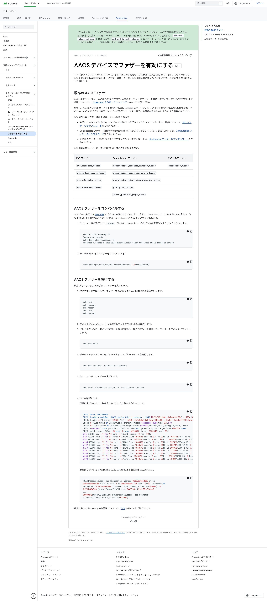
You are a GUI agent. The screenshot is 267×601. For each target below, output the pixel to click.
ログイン (260, 3)
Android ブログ (123, 566)
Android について (48, 595)
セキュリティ (45, 18)
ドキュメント (30, 3)
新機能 (6, 18)
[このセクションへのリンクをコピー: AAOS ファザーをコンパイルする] (127, 208)
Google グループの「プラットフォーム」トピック (138, 574)
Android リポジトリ (49, 557)
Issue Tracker (197, 579)
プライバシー (102, 595)
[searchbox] (18, 27)
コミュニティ (65, 595)
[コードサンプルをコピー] (191, 231)
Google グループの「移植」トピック (132, 583)
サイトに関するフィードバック (124, 595)
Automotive (121, 18)
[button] (16, 57)
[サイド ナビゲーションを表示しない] (33, 596)
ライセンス (89, 595)
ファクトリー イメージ (51, 574)
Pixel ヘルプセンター (201, 561)
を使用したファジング (110, 102)
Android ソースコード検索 (59, 3)
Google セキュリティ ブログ (128, 570)
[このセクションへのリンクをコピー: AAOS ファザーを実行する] (117, 280)
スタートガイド (24, 18)
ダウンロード (46, 566)
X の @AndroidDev (124, 561)
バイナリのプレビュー (50, 570)
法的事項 (77, 595)
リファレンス (141, 18)
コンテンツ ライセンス (115, 532)
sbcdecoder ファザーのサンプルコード (168, 139)
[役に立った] (187, 55)
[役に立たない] (191, 55)
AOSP (76, 55)
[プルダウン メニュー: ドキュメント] (39, 3)
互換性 (81, 18)
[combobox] (209, 3)
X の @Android (122, 557)
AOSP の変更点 (144, 42)
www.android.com (200, 566)
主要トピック (64, 18)
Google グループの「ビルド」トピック (133, 579)
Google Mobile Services (202, 570)
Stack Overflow (198, 574)
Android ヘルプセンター (202, 557)
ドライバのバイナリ (49, 579)
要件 (43, 561)
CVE (123, 508)
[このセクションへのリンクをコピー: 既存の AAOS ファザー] (111, 93)
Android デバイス (100, 18)
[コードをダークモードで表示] (187, 231)
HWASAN (99, 214)
